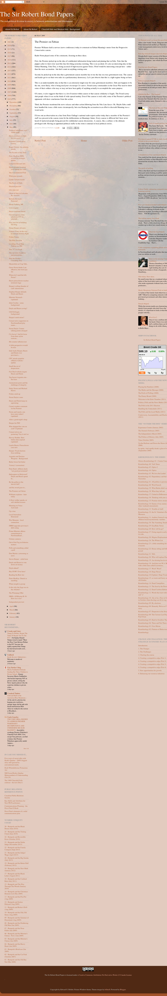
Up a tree (12, 511)
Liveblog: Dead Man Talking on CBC (16, 245)
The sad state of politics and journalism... (17, 254)
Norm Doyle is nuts (16, 397)
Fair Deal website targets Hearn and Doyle (18, 372)
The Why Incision (15, 240)
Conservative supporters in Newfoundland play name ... (18, 323)
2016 (9, 60)
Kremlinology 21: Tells (146, 554)
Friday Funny (14, 237)
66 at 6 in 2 (153, 317)
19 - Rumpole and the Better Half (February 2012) (17, 864)
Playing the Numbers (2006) (148, 387)
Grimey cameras (15, 539)
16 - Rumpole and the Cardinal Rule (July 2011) (16, 880)
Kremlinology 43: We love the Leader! (152, 473)
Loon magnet (14, 208)
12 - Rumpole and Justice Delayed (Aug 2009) (14, 903)
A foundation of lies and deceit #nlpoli (152, 155)
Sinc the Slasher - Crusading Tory (15, 259)
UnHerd (10, 655)
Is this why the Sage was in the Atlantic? (18, 588)
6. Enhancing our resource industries (151, 673)
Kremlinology (143, 632)
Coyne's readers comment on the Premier (18, 407)
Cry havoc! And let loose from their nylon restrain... (18, 336)
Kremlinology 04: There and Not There (152, 623)
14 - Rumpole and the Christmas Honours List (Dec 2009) (16, 892)
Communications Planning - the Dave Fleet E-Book (16, 807)
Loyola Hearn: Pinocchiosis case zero (19, 446)
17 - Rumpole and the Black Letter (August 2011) (15, 874)
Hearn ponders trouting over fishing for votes (17, 168)
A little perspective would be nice (18, 346)
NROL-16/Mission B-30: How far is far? (18, 597)
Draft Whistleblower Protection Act (16, 769)
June (11, 123)
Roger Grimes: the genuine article (18, 148)
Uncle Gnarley (13, 717)
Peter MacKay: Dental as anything (18, 579)
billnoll (107, 989)
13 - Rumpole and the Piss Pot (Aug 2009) (15, 898)
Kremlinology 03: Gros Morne (149, 626)
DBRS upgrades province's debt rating (18, 526)
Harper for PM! (14, 423)
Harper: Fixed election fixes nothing (17, 452)
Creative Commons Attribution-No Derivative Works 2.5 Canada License (105, 975)
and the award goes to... (17, 487)
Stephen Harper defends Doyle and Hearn (17, 293)
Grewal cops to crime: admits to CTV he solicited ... (17, 217)
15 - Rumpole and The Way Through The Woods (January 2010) (15, 886)
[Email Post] (63, 127)
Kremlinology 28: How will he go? (151, 529)
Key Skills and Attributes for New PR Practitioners (15, 802)
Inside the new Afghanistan (16, 657)
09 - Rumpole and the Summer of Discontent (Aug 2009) (17, 918)
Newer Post (40, 140)
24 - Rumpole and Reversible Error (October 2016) (15, 838)
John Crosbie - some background (16, 304)
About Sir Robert (30, 29)
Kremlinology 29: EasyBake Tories (151, 525)
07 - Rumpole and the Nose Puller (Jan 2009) (14, 929)
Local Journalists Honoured (15, 515)
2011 (9, 77)
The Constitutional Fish (17, 172)
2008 (9, 88)
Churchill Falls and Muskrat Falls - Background (61, 29)
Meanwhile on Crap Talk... (18, 264)
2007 (9, 92)
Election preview (15, 186)
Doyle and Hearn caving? (18, 308)
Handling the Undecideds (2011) (150, 408)
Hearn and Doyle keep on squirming (18, 402)
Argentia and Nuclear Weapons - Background (18, 457)
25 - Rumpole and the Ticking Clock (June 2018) (15, 832)
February (13, 613)
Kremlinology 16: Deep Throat (149, 572)
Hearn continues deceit (17, 211)
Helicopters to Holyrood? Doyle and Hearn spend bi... (18, 476)
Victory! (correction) (16, 465)
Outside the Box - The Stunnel (149, 94)
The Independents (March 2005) (150, 434)
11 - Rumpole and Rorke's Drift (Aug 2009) (16, 908)
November (14, 105)
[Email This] (68, 128)
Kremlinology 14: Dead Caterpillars (151, 583)
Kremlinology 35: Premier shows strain (152, 500)
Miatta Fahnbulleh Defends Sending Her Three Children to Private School (17, 671)
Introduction (142, 645)
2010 (9, 81)
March (12, 610)
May (11, 127)
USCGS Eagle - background (14, 313)
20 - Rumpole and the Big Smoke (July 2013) (17, 859)
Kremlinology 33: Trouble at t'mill (150, 509)
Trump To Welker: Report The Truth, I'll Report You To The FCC (17, 635)
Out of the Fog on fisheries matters (18, 543)
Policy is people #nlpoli (146, 81)
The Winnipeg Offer (16, 593)
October (13, 109)
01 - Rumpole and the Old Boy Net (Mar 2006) (15, 960)
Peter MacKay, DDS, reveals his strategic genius (17, 158)
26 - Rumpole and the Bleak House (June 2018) (15, 827)
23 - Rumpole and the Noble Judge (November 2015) (15, 843)
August (12, 116)
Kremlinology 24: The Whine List (150, 540)
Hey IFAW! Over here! (17, 571)
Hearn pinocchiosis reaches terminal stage (19, 281)
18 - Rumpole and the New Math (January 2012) (16, 869)
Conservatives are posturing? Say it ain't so (19, 433)
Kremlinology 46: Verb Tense (149, 464)
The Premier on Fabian (17, 491)
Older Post (127, 140)
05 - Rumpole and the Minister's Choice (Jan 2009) (16, 940)
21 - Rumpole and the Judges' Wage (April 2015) (15, 854)
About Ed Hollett (12, 29)
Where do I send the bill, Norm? (18, 276)
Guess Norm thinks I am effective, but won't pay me (18, 269)
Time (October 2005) (146, 440)
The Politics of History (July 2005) (150, 437)
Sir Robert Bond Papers (152, 340)
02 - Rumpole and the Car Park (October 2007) (16, 955)
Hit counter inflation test (18, 341)
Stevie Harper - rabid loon (18, 559)
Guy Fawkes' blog (14, 667)
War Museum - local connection (16, 521)
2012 (9, 74)
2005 (9, 99)
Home (84, 140)
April (12, 606)
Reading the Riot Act (16, 575)
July (11, 120)
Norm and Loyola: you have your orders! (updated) (17, 414)
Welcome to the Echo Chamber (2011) (152, 399)
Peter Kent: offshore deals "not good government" (18, 470)
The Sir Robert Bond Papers (37, 13)
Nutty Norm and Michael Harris (18, 389)
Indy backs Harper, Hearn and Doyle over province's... (18, 353)
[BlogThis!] (70, 128)
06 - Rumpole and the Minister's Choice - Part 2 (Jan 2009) (16, 934)
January (13, 617)
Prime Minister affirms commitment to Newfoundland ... (17, 533)
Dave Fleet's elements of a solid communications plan (16, 812)
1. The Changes (143, 648)
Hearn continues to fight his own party (17, 137)
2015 (9, 63)
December (13, 102)
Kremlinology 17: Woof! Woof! (150, 568)
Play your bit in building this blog (18, 223)
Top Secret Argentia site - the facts (18, 378)
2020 (9, 45)
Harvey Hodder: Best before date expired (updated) (17, 439)
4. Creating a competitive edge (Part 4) (152, 667)
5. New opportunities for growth (150, 670)
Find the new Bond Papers (147, 67)
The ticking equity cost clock (148, 218)
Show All (26, 748)
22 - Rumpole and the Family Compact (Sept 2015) (15, 848)
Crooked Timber (13, 693)
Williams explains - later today (18, 495)
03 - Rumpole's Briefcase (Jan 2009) (15, 950)
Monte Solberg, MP (16, 204)
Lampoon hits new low (17, 163)
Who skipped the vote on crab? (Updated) (18, 427)
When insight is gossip (17, 584)
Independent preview (16, 602)
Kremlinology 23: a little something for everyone (152, 544)
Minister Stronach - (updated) (16, 298)
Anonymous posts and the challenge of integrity (18, 384)
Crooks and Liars (14, 631)
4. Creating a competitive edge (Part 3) (152, 664)
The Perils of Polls (15, 183)
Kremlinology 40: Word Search (149, 485)
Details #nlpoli (143, 303)
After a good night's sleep (18, 419)
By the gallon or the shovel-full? (16, 483)
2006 (9, 95)
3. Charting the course (146, 655)
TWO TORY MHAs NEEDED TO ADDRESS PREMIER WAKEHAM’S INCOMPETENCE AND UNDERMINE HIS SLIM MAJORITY (17, 724)
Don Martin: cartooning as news (18, 554)
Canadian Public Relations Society (14, 796)
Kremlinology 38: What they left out (151, 491)
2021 (9, 42)
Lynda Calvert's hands (17, 179)
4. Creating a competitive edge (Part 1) (152, 658)
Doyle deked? (14, 568)
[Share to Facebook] (75, 128)
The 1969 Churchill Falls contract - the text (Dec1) (14, 781)
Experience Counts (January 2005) (150, 427)
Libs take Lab (14, 190)
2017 (9, 56)
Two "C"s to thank (15, 249)
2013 (9, 70)
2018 (9, 52)
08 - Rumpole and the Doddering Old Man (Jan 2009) (16, 924)
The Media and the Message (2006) (150, 390)
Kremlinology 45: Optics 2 (148, 467)
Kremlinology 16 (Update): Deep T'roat (152, 575)
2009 (9, 85)
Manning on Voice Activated (15, 506)
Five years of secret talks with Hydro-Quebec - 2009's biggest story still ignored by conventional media (16, 761)
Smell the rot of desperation (14, 367)
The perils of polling (145, 168)
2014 (9, 67)
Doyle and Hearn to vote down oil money (17, 563)
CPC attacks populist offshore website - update (16, 360)
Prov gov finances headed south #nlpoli (152, 204)
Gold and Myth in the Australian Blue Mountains (16, 696)
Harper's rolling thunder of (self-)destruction (18, 287)
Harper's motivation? (16, 317)
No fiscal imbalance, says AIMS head (18, 131)
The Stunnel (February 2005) (148, 430)
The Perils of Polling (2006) (148, 393)
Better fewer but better (17, 462)
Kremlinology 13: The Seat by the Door (152, 586)
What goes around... (16, 176)
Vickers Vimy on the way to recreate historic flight (19, 232)
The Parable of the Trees (17, 152)
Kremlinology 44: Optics (147, 470)
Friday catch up (14, 394)
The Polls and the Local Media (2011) (151, 412)
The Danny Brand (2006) (147, 396)
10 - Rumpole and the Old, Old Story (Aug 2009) (16, 913)
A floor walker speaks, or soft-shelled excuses (18, 501)
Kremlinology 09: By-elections (149, 603)
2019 (9, 49)
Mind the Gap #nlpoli (157, 232)
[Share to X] (73, 128)
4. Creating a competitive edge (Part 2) (152, 661)
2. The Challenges (144, 652)
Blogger (123, 989)
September (14, 113)
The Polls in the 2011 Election (149, 405)
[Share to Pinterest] (78, 128)
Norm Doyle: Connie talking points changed (18, 329)
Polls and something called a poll (18, 549)
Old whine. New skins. (146, 276)
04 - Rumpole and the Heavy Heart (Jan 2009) (15, 945)
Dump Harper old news (17, 228)
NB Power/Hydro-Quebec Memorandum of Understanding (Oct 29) (16, 775)
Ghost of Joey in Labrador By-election (18, 194)
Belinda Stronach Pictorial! (15, 200)
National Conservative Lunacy (17, 142)
